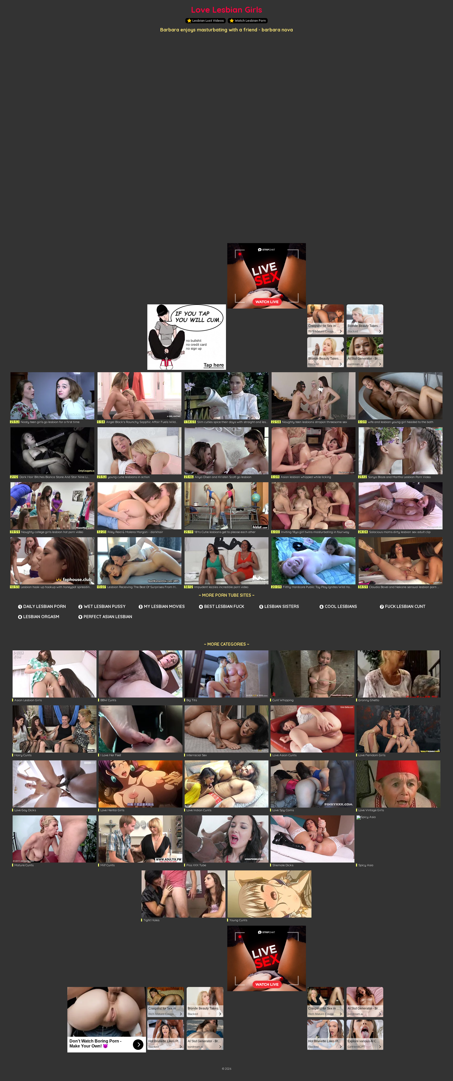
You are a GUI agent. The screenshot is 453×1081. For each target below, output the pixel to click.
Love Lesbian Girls (226, 9)
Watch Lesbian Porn (250, 21)
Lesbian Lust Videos (208, 21)
